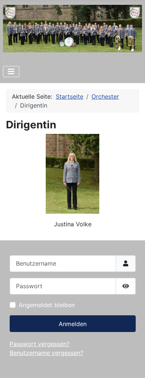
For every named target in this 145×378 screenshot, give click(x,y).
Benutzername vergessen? (46, 352)
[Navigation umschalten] (11, 71)
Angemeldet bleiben (47, 305)
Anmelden (73, 324)
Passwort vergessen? (40, 344)
